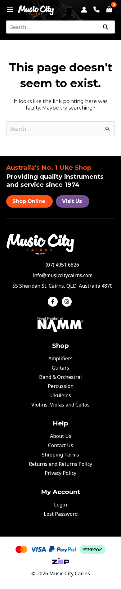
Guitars (60, 367)
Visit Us (72, 201)
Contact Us (60, 445)
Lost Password (61, 513)
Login (60, 504)
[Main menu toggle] (8, 9)
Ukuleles (60, 395)
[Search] (105, 27)
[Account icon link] (84, 9)
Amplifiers (60, 358)
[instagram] (67, 302)
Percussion (61, 386)
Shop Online (28, 201)
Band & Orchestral (60, 377)
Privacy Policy (60, 473)
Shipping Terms (60, 454)
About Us (60, 436)
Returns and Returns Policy (60, 464)
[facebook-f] (54, 302)
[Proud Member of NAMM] (60, 323)
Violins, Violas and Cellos (60, 404)
